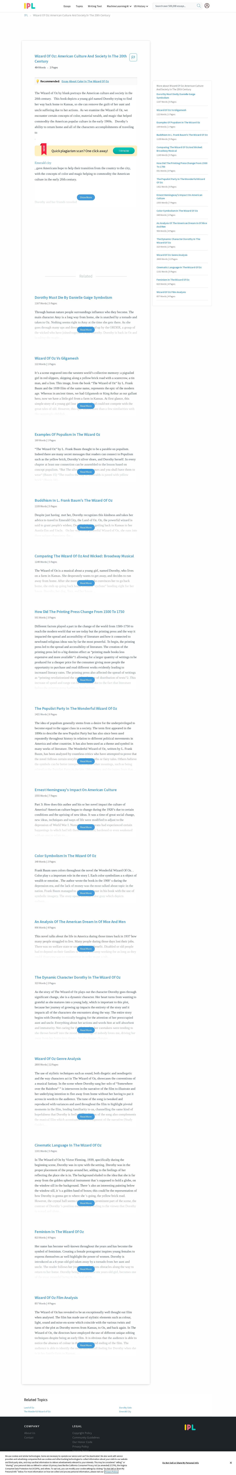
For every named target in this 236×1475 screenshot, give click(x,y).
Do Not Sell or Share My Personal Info (180, 1462)
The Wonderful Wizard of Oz (37, 1411)
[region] (118, 1463)
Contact (29, 1437)
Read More (86, 329)
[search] (199, 6)
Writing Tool (95, 6)
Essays (67, 6)
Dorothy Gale (125, 1407)
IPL (26, 15)
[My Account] (208, 5)
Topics (79, 6)
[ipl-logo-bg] (31, 5)
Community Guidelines (86, 1437)
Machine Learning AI (118, 6)
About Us (29, 1433)
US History (139, 6)
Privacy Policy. (111, 1471)
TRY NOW (124, 150)
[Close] (230, 1462)
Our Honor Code (82, 1442)
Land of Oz (29, 1407)
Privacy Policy (80, 1446)
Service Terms (80, 1451)
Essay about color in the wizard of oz (85, 81)
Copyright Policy (82, 1433)
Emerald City (125, 1411)
